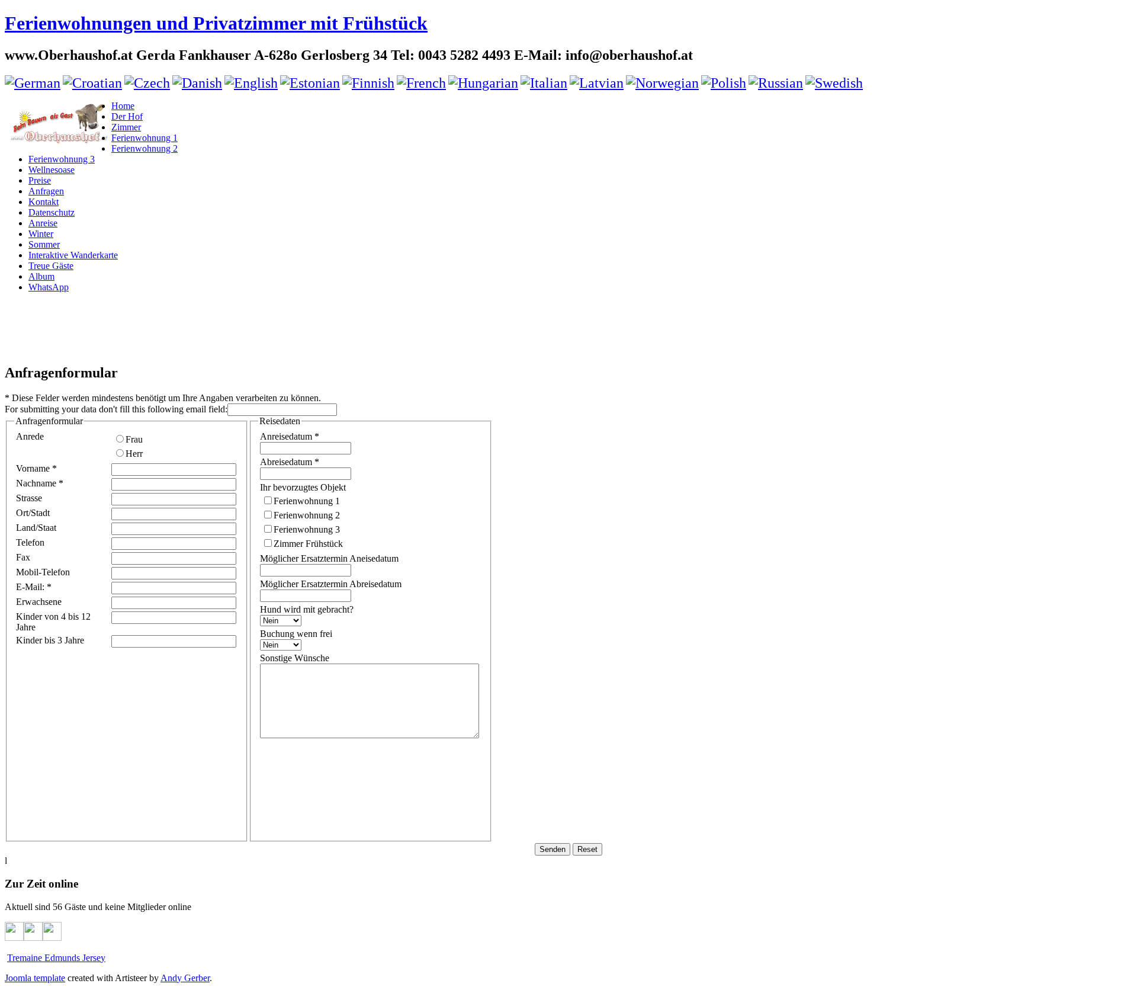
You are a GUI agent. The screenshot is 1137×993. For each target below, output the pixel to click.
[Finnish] (368, 83)
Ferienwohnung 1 (144, 138)
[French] (421, 83)
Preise (39, 180)
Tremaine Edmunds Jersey (56, 958)
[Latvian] (597, 83)
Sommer (44, 244)
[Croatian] (92, 83)
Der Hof (127, 116)
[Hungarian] (483, 83)
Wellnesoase (51, 170)
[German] (32, 83)
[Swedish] (834, 83)
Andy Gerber (185, 978)
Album (41, 276)
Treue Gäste (50, 266)
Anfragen (46, 191)
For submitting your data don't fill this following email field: (116, 409)
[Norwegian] (662, 83)
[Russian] (776, 83)
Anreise (42, 223)
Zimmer (126, 127)
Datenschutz (51, 212)
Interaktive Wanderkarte (73, 255)
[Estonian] (310, 83)
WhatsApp (48, 287)
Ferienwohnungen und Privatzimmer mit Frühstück (216, 23)
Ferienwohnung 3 (61, 159)
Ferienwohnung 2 (144, 148)
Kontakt (43, 202)
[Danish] (197, 83)
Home (122, 106)
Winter (40, 234)
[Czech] (147, 83)
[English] (251, 83)
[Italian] (544, 83)
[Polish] (723, 83)
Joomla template (35, 978)
